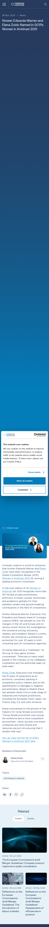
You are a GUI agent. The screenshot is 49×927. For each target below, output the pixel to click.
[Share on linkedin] (4, 794)
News (23, 15)
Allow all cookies (24, 481)
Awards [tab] (30, 819)
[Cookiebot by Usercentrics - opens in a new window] (34, 435)
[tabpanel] (24, 873)
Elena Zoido (8, 673)
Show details (34, 472)
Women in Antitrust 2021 (16, 578)
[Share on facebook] (10, 794)
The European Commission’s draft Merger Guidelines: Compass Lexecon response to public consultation (23, 863)
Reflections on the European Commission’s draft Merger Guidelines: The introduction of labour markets (12, 902)
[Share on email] (16, 794)
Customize (23, 490)
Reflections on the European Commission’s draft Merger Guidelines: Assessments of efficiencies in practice (36, 903)
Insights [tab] (18, 819)
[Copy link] (21, 794)
